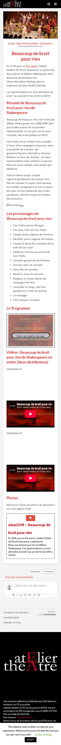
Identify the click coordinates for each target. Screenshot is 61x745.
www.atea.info (24, 717)
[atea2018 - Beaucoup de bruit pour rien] (30, 536)
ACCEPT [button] (30, 739)
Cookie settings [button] (43, 734)
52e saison (32, 66)
